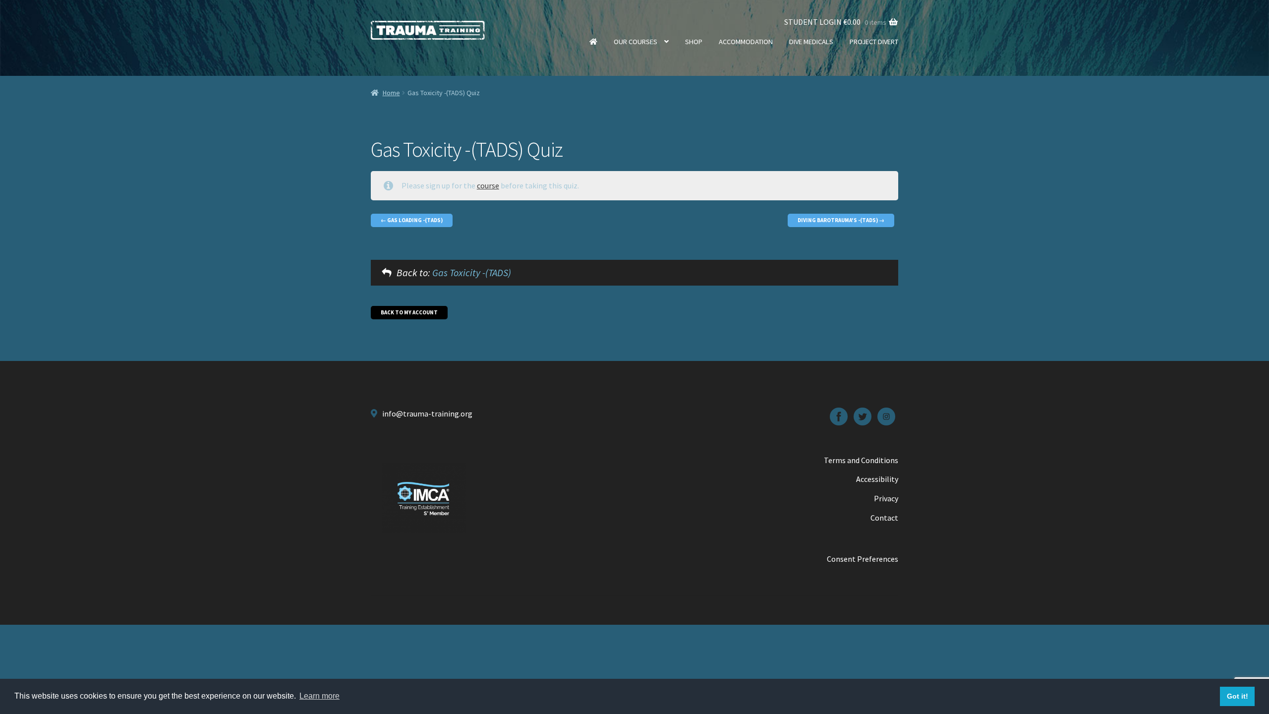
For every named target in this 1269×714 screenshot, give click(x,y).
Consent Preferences (862, 559)
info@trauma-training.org (427, 413)
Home (593, 41)
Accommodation (746, 41)
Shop (693, 41)
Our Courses (635, 41)
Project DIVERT (874, 41)
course (488, 185)
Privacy (886, 498)
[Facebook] (839, 416)
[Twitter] (862, 416)
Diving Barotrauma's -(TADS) (838, 220)
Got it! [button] (1237, 696)
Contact (884, 518)
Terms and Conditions (861, 460)
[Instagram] (886, 416)
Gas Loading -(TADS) (414, 220)
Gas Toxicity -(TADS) (471, 272)
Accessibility (877, 479)
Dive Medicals (811, 41)
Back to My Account (409, 312)
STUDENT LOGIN (813, 22)
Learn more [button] (319, 696)
